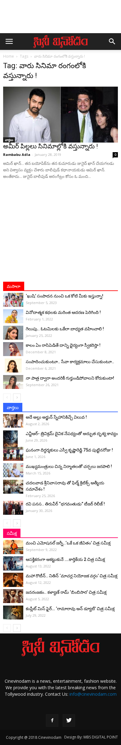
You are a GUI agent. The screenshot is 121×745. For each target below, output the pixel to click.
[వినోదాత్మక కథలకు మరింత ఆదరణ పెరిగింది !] (13, 316)
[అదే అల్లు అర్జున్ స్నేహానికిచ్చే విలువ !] (13, 420)
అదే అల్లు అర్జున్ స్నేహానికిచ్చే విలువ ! (56, 417)
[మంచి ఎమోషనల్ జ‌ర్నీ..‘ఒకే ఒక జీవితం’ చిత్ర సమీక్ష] (13, 547)
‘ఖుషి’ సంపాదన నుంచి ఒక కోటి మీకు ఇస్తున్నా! (64, 295)
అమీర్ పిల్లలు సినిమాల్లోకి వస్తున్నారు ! (50, 146)
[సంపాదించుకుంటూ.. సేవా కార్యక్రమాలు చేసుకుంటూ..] (13, 365)
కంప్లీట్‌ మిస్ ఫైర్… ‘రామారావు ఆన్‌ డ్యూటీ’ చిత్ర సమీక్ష (70, 608)
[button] (112, 41)
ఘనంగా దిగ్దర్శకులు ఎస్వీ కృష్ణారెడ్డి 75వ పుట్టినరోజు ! (69, 449)
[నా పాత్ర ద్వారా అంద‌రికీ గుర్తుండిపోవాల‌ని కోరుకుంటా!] (13, 382)
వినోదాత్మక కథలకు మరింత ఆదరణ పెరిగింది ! (63, 312)
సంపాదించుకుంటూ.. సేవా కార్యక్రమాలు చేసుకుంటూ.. (70, 361)
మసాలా (13, 286)
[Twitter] (69, 720)
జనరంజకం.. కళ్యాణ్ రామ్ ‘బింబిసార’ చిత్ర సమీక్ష (66, 592)
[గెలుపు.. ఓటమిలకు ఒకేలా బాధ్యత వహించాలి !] (13, 333)
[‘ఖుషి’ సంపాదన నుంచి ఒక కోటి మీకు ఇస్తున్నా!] (13, 300)
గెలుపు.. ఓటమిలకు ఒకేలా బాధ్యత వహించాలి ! (65, 328)
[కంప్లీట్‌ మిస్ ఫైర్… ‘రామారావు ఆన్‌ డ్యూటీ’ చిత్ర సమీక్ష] (13, 612)
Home (8, 56)
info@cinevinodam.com (93, 694)
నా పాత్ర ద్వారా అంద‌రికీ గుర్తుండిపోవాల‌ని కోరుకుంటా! (70, 378)
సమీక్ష (12, 533)
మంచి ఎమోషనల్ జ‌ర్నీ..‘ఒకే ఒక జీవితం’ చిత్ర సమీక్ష (68, 542)
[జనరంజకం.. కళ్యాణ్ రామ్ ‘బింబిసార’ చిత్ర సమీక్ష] (13, 596)
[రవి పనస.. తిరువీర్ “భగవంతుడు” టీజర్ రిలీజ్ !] (13, 508)
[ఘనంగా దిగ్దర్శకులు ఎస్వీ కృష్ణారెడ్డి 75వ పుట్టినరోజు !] (13, 454)
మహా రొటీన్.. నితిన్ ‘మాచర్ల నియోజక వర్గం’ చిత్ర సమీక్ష (71, 575)
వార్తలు (9, 140)
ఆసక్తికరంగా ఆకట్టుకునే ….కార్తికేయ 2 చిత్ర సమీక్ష (65, 559)
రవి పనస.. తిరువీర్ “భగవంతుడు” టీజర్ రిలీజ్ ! (65, 503)
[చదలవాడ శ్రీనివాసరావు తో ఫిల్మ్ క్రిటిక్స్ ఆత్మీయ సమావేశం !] (13, 487)
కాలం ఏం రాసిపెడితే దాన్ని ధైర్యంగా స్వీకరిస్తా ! (63, 345)
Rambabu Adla (16, 154)
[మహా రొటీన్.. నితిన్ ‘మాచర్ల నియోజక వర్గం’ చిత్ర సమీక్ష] (13, 580)
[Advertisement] (60, 19)
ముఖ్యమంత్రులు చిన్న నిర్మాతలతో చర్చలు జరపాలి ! (69, 466)
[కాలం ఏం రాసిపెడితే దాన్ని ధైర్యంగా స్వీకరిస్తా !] (13, 349)
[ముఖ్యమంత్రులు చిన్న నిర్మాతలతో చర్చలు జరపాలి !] (13, 470)
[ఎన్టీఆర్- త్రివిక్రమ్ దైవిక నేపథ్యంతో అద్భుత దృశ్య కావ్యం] (13, 441)
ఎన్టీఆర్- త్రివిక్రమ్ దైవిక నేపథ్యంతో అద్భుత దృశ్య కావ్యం (72, 433)
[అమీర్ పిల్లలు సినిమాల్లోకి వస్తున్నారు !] (60, 114)
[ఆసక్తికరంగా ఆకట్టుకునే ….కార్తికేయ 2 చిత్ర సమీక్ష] (13, 563)
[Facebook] (52, 720)
